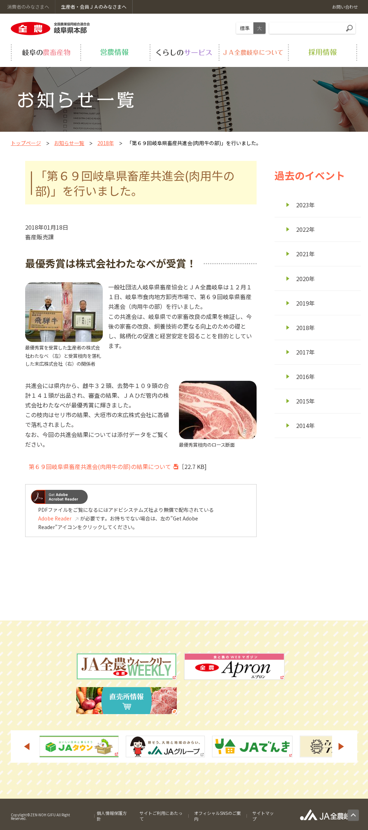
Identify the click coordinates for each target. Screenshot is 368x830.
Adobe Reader (55, 518)
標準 (245, 28)
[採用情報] (322, 52)
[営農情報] (115, 52)
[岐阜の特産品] (45, 52)
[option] (61, 746)
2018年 (105, 142)
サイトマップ (263, 816)
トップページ (26, 142)
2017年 (305, 352)
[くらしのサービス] (184, 52)
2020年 (305, 278)
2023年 (305, 204)
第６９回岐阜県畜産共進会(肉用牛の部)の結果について (100, 466)
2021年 (305, 253)
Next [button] (341, 746)
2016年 (305, 376)
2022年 (305, 229)
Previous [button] (26, 746)
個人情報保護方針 (112, 816)
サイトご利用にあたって (161, 816)
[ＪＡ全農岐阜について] (253, 52)
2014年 (305, 425)
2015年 (305, 401)
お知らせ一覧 (69, 142)
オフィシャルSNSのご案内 (217, 816)
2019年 (305, 303)
